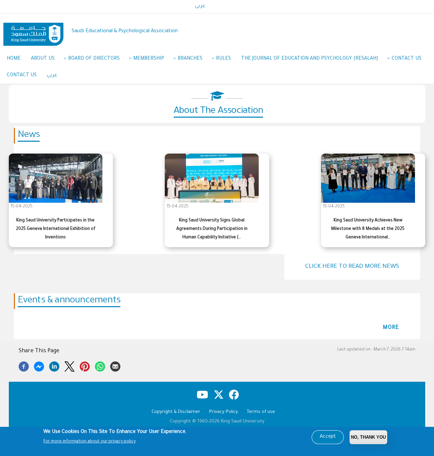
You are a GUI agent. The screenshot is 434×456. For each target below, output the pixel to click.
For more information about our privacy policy (89, 441)
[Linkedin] (54, 365)
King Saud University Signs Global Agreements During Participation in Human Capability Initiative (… (212, 229)
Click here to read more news (352, 266)
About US (43, 59)
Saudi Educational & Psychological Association (125, 31)
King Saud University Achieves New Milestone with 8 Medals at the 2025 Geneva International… (368, 229)
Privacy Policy (223, 412)
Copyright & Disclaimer (176, 412)
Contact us (406, 59)
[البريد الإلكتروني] (115, 365)
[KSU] (33, 31)
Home (14, 59)
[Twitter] (69, 365)
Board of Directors (94, 59)
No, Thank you (368, 437)
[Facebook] (24, 365)
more (391, 328)
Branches (190, 59)
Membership (148, 59)
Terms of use (261, 412)
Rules (223, 59)
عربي (200, 6)
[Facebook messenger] (39, 365)
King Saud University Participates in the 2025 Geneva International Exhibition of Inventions (55, 229)
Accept (328, 437)
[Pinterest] (85, 365)
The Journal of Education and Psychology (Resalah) (309, 59)
